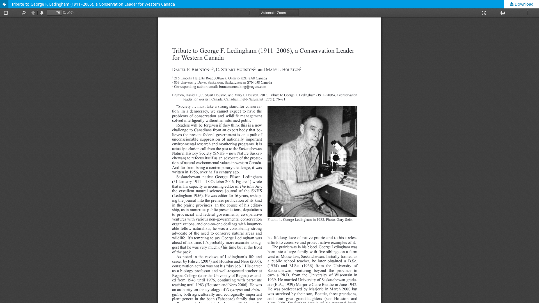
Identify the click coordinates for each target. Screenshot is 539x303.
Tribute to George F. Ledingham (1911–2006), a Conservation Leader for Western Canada (93, 4)
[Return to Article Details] (4, 4)
